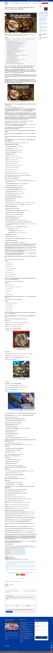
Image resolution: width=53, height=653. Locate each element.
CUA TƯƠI (8, 351)
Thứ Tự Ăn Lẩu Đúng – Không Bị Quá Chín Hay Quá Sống (13, 60)
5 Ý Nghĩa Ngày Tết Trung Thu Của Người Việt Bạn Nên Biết (43, 27)
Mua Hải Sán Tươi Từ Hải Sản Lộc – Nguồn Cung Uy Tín (13, 62)
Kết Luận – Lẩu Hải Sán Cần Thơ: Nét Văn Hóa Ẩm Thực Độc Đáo (15, 63)
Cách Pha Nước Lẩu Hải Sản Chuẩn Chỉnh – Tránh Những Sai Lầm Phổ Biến (16, 43)
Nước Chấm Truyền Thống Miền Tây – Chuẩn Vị (12, 47)
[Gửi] (40, 3)
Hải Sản (9, 66)
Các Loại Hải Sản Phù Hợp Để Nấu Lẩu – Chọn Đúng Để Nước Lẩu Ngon (15, 42)
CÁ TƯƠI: (8, 381)
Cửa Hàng (22, 3)
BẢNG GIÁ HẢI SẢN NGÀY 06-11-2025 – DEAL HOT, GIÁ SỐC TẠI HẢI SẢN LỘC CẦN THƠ (20, 565)
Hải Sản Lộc (25, 116)
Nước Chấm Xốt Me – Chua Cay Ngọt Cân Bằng (12, 48)
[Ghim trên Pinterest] (22, 578)
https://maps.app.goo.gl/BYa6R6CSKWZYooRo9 (17, 549)
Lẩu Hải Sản (15, 486)
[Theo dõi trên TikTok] (7, 646)
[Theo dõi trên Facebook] (5, 646)
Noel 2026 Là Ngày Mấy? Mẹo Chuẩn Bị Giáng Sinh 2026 (43, 23)
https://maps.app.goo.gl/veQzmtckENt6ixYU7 (18, 553)
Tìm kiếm (40, 6)
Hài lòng (17, 574)
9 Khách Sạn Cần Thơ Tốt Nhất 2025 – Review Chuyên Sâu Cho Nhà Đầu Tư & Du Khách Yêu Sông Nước (12, 591)
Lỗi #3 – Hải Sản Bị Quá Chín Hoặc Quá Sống (12, 57)
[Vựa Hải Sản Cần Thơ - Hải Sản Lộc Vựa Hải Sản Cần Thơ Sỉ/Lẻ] (8, 3)
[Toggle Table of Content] (35, 38)
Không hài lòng (22, 574)
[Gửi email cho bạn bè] (20, 578)
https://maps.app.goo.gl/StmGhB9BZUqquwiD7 (18, 551)
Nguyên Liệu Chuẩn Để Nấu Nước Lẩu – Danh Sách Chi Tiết (14, 44)
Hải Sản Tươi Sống (17, 415)
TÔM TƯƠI (8, 320)
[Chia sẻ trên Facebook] (17, 578)
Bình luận (7, 598)
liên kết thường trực (19, 581)
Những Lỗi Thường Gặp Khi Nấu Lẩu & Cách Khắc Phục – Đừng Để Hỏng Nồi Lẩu (17, 55)
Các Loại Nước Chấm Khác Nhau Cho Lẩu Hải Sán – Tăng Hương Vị (15, 46)
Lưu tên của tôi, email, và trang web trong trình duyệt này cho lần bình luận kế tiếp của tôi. (20, 609)
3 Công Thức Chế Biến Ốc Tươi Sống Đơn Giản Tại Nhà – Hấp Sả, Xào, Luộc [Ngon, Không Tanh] (21, 561)
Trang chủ (13, 3)
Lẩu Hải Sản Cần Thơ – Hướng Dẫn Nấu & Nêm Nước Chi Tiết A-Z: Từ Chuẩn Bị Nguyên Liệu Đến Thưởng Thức (19, 39)
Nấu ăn (6, 6)
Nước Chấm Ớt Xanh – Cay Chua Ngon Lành (12, 49)
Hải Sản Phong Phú (20, 107)
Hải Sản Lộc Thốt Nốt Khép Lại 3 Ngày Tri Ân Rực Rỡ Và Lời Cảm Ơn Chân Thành (43, 15)
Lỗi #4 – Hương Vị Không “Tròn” (11, 58)
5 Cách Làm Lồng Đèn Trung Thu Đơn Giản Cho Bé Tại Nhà (43, 30)
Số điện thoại (37, 626)
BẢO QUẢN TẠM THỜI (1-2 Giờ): (11, 52)
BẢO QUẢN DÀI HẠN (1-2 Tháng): (11, 54)
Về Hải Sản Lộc (18, 3)
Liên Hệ (25, 3)
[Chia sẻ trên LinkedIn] (23, 578)
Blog (28, 3)
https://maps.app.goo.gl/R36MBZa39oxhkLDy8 (18, 552)
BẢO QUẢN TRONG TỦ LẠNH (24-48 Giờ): (12, 53)
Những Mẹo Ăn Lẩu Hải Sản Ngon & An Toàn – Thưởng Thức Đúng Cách (16, 59)
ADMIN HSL (14, 11)
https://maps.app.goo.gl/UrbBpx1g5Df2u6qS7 (18, 550)
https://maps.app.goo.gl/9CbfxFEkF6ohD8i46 (18, 554)
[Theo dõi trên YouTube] (8, 646)
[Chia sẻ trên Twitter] (19, 578)
